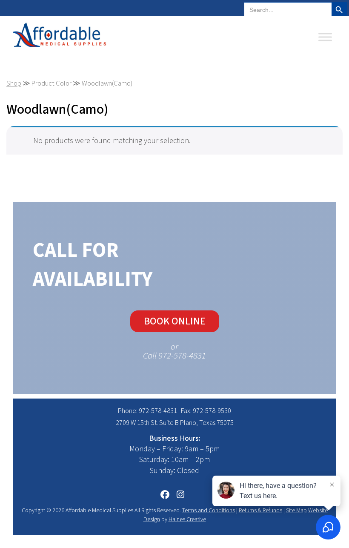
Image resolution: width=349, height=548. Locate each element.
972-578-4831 (158, 411)
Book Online (175, 321)
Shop (13, 83)
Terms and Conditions (208, 510)
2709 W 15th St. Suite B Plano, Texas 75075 (175, 422)
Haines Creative (187, 519)
